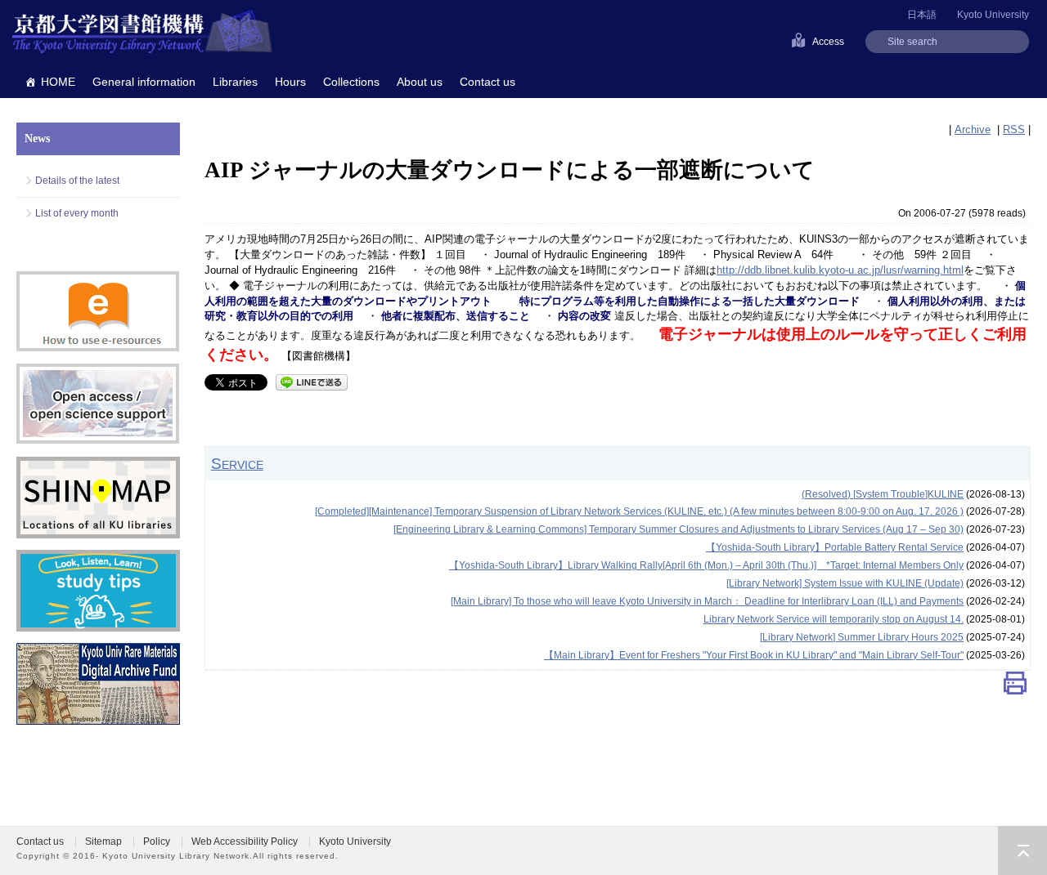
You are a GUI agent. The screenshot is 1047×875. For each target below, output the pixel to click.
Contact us (487, 81)
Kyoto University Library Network (142, 32)
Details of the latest (77, 180)
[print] (1015, 687)
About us (420, 81)
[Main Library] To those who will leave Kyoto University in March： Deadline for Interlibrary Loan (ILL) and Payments (707, 601)
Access (828, 41)
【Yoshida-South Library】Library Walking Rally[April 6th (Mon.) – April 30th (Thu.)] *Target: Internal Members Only (706, 565)
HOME (58, 81)
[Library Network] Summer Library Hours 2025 (862, 637)
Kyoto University (993, 14)
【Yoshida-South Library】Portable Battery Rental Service (835, 547)
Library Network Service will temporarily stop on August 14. (833, 619)
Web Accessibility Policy (244, 841)
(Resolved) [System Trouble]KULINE (883, 494)
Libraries (235, 81)
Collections (351, 81)
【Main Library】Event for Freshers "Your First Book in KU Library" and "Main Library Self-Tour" (754, 655)
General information (143, 81)
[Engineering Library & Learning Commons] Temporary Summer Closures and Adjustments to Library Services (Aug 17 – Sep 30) (678, 529)
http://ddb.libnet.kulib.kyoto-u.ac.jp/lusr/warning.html (840, 270)
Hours (290, 81)
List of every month (77, 213)
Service (237, 463)
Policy (156, 841)
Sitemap (103, 841)
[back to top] (1022, 850)
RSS (1014, 129)
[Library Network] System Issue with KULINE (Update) (845, 583)
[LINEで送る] (312, 381)
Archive (973, 129)
